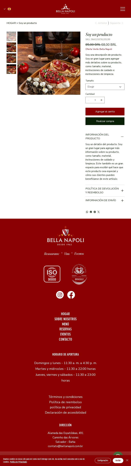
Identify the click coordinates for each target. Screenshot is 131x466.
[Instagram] (60, 295)
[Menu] (123, 9)
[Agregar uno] (101, 100)
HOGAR (65, 314)
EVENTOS (65, 334)
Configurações (102, 460)
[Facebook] (90, 212)
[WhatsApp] (87, 212)
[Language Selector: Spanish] (8, 9)
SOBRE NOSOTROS (65, 319)
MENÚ (65, 324)
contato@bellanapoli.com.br (65, 446)
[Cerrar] (127, 460)
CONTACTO (65, 339)
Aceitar (118, 460)
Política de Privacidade (18, 462)
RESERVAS (65, 329)
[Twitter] (98, 212)
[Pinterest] (94, 212)
